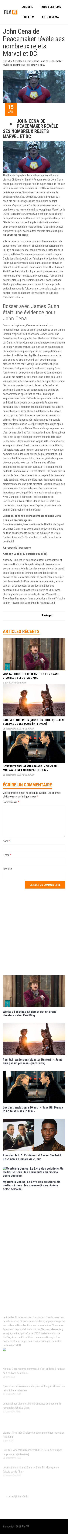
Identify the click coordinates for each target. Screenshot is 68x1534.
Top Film (28, 17)
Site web (7, 868)
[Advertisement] (34, 931)
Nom (6, 841)
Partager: (47, 615)
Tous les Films (50, 7)
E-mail (7, 855)
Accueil (27, 7)
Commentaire (11, 802)
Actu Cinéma (50, 17)
